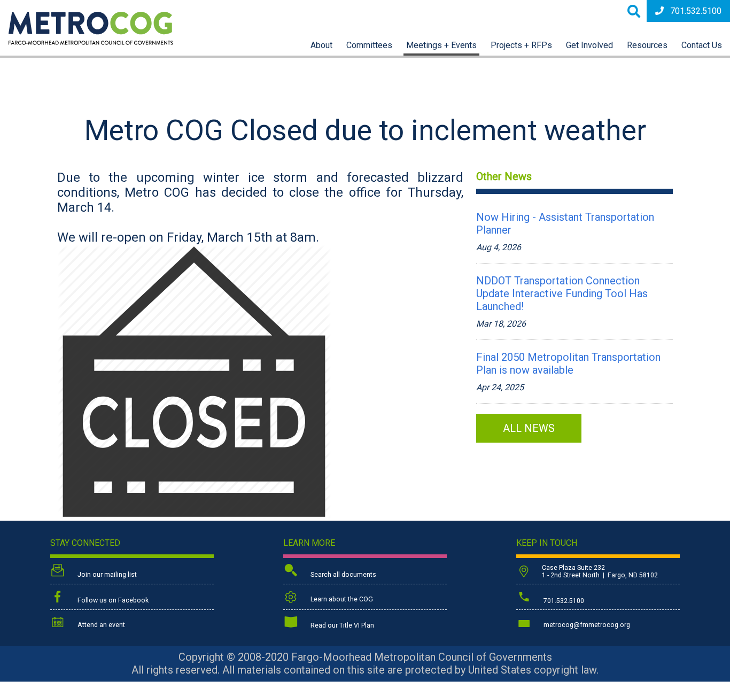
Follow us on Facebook (112, 600)
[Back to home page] (91, 42)
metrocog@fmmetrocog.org (586, 625)
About (321, 45)
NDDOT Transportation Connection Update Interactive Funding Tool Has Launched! (562, 293)
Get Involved (589, 45)
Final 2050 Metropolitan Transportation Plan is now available (568, 363)
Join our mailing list (106, 574)
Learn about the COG (341, 599)
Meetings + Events (441, 45)
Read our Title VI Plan (341, 625)
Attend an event (100, 625)
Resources (647, 45)
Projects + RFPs (521, 45)
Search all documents (342, 574)
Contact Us (701, 45)
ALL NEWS (529, 428)
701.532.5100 (695, 11)
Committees (369, 45)
